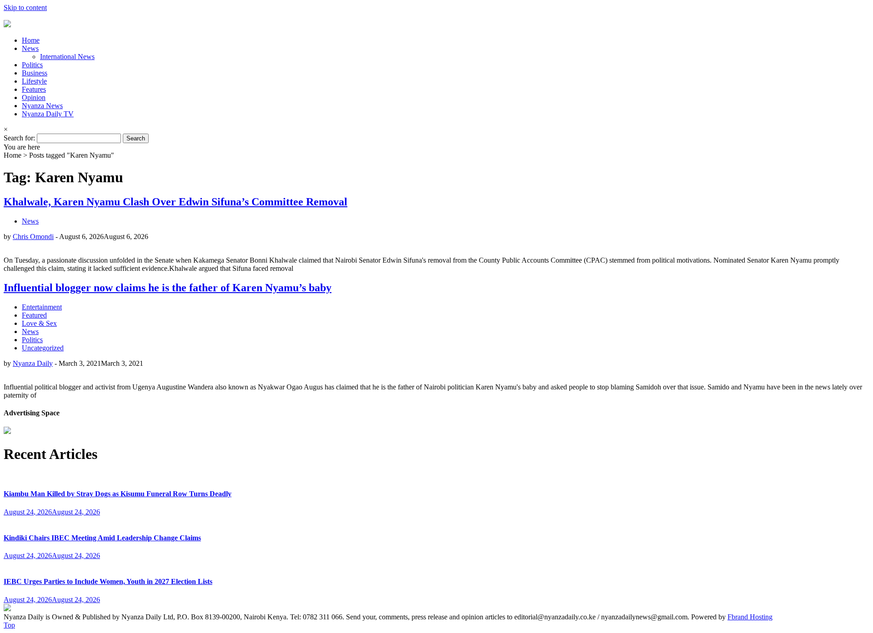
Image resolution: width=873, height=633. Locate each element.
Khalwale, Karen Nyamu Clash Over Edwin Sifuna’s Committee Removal (175, 202)
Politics (32, 65)
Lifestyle (34, 81)
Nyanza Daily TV (48, 114)
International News (67, 56)
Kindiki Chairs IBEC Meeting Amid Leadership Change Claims (102, 538)
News (30, 48)
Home (31, 40)
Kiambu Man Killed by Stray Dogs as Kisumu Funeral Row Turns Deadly (117, 494)
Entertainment (42, 307)
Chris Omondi (33, 236)
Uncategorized (43, 348)
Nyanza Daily (33, 363)
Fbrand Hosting (750, 617)
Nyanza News (42, 106)
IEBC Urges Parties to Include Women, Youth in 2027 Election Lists (108, 581)
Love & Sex (39, 323)
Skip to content (25, 7)
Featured (34, 315)
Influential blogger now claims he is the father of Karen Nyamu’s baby (167, 288)
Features (34, 89)
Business (34, 73)
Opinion (33, 97)
